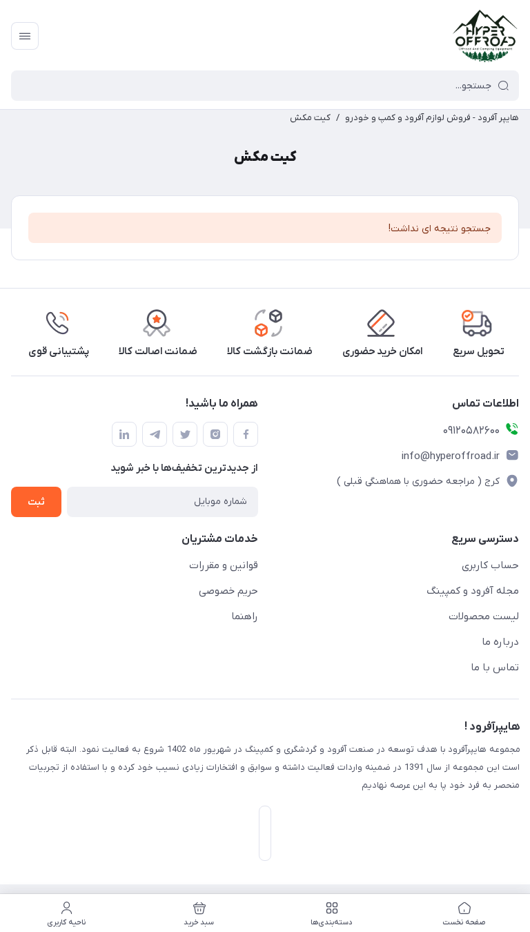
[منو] (25, 36)
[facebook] (245, 434)
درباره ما (500, 642)
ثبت (36, 502)
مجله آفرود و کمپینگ (472, 591)
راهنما (244, 616)
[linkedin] (124, 434)
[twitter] (185, 434)
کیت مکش (310, 118)
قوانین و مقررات (223, 565)
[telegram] (154, 434)
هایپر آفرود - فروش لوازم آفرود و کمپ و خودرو (432, 118)
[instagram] (215, 434)
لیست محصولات (484, 616)
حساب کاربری (490, 565)
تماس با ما (495, 667)
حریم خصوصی (228, 591)
